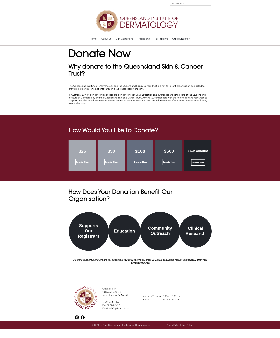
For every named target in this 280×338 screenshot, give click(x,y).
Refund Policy (186, 325)
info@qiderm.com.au (119, 308)
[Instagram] (77, 317)
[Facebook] (83, 317)
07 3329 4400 (112, 301)
